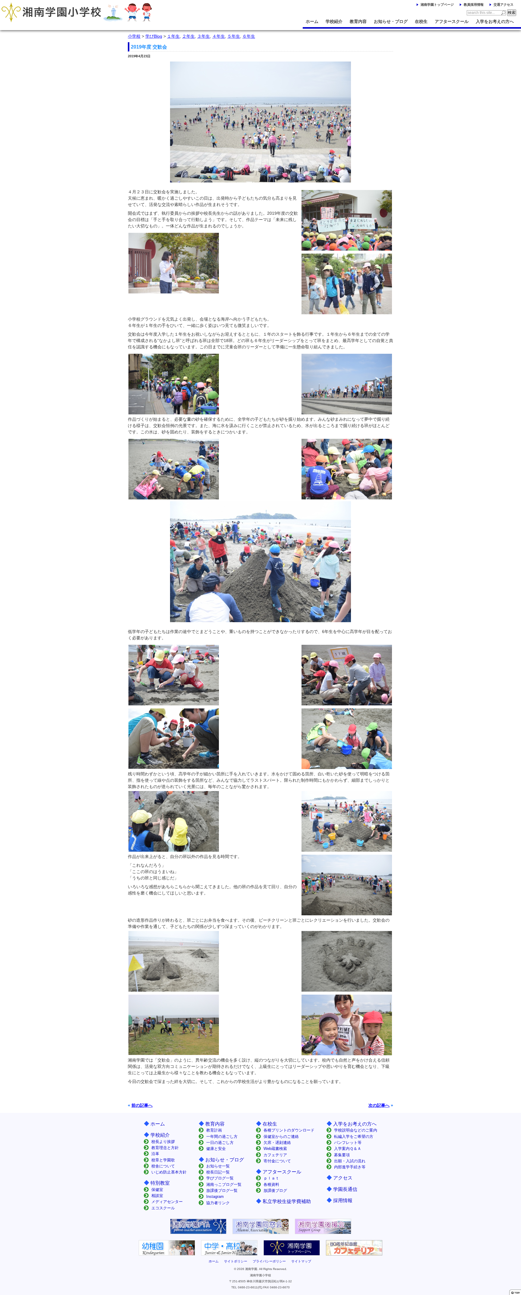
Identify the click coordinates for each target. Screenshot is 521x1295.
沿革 (155, 1153)
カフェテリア (275, 1155)
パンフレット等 (348, 1142)
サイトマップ (301, 1261)
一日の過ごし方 (220, 1142)
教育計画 (214, 1130)
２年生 (188, 36)
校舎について (163, 1166)
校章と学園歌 (163, 1160)
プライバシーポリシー (269, 1261)
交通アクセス (503, 4)
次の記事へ (379, 1105)
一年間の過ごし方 (222, 1136)
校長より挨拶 (163, 1141)
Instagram (215, 1196)
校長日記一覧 (218, 1172)
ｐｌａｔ (271, 1178)
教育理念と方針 (165, 1147)
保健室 (157, 1189)
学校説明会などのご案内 (355, 1130)
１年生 (173, 36)
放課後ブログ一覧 (222, 1190)
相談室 (157, 1195)
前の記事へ (142, 1105)
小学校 (134, 36)
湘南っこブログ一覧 (224, 1184)
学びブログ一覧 (220, 1178)
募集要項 (342, 1155)
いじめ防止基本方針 (169, 1172)
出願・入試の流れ (349, 1161)
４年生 (218, 36)
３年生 (203, 36)
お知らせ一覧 (218, 1166)
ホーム (312, 21)
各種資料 (271, 1184)
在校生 (421, 21)
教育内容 (358, 21)
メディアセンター (167, 1201)
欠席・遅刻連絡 (277, 1142)
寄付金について (277, 1161)
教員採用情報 (474, 4)
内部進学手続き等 (349, 1167)
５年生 (233, 36)
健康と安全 (216, 1148)
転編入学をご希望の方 (353, 1136)
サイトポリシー (235, 1261)
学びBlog (153, 36)
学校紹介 (334, 21)
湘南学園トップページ (437, 4)
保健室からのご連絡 (281, 1136)
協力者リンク (218, 1203)
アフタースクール (452, 21)
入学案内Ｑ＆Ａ (347, 1148)
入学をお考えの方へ (495, 21)
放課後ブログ (275, 1190)
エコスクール (163, 1208)
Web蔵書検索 (275, 1148)
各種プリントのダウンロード (289, 1130)
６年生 (248, 36)
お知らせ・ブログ (391, 21)
